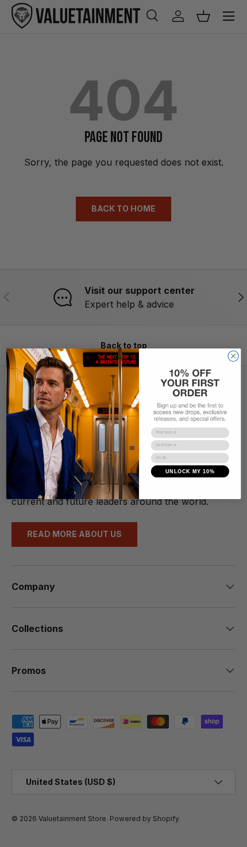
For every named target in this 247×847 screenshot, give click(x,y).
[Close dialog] (233, 356)
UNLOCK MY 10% (189, 471)
